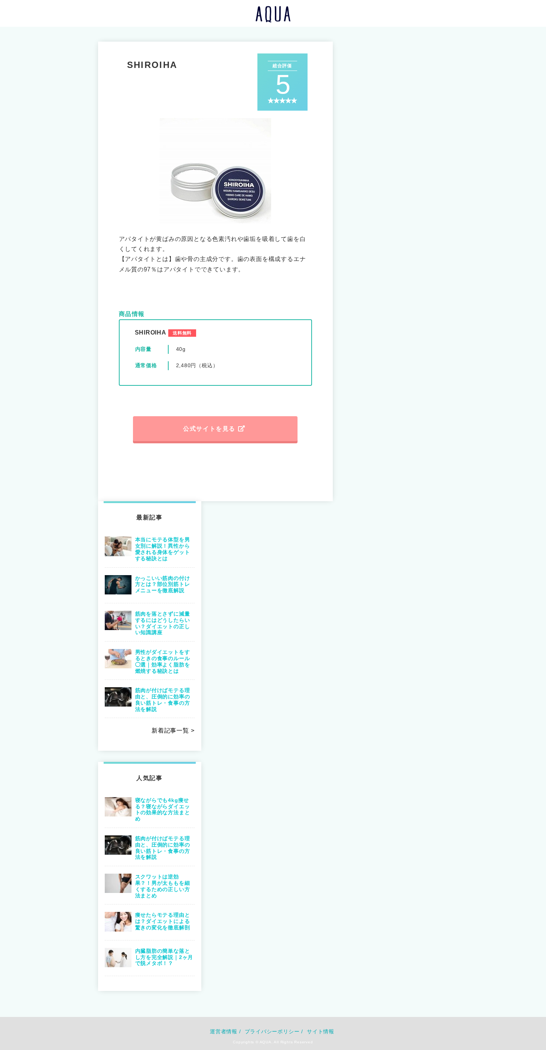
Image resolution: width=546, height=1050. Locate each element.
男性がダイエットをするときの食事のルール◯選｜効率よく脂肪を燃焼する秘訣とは (162, 661)
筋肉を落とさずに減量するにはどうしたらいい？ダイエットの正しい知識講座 (162, 623)
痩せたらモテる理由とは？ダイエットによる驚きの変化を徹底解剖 (162, 921)
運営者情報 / (225, 1031)
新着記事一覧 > (173, 730)
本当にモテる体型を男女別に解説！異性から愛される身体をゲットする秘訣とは (162, 549)
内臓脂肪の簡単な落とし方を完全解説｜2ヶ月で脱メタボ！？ (164, 957)
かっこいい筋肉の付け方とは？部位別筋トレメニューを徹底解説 (162, 584)
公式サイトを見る (209, 428)
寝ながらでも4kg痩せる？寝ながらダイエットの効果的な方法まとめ (162, 809)
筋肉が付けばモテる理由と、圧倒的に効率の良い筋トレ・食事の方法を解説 (162, 699)
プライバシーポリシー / (274, 1031)
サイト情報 (320, 1031)
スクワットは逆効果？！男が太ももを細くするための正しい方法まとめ (162, 886)
